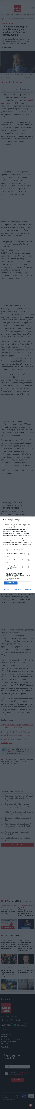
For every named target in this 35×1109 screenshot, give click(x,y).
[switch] (28, 554)
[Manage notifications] (30, 1105)
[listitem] (17, 550)
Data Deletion (7, 589)
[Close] (31, 520)
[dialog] (17, 554)
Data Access (17, 589)
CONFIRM (10, 583)
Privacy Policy (28, 589)
